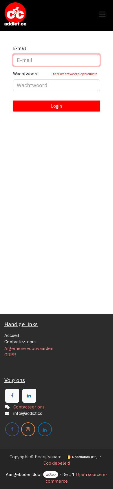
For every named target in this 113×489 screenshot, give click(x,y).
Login (56, 106)
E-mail (19, 48)
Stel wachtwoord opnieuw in (75, 74)
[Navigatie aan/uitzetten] (102, 14)
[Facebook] (12, 396)
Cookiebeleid (56, 463)
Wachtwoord (55, 73)
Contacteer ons (29, 407)
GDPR (10, 354)
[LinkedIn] (29, 396)
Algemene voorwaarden (28, 348)
